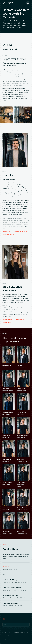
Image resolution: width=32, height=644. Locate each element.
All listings (5, 566)
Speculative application (9, 569)
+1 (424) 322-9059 (18, 632)
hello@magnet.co (6, 632)
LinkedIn (26, 632)
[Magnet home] (7, 3)
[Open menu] (28, 3)
